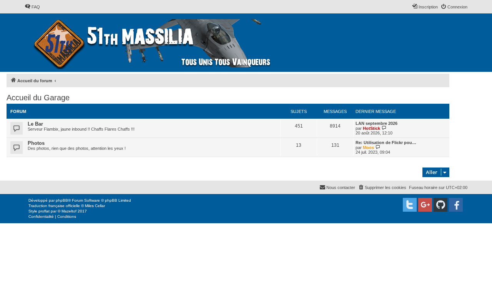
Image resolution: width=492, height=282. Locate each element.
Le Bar (35, 124)
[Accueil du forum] (153, 42)
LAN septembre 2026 (376, 123)
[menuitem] (32, 7)
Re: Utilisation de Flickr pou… (386, 142)
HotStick (371, 128)
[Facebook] (456, 205)
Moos (368, 147)
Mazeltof (69, 211)
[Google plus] (425, 205)
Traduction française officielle (54, 206)
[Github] (440, 205)
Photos (36, 143)
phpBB (62, 200)
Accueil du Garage (38, 97)
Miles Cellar (95, 206)
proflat (44, 211)
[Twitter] (410, 205)
